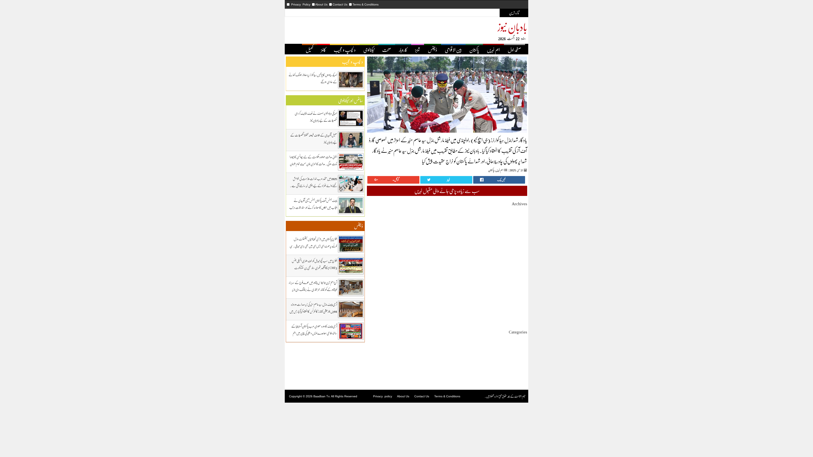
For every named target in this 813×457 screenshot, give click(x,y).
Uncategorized (518, 338)
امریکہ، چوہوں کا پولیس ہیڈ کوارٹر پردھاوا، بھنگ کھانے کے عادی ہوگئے (313, 78)
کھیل (309, 49)
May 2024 (521, 313)
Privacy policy (382, 396)
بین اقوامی (522, 346)
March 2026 (520, 229)
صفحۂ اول (514, 49)
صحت (386, 49)
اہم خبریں (493, 49)
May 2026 (521, 221)
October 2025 (519, 248)
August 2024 (520, 301)
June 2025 (521, 263)
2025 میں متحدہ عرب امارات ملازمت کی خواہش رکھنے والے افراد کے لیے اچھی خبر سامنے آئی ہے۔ (313, 182)
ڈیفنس (432, 49)
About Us (321, 4)
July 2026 (521, 214)
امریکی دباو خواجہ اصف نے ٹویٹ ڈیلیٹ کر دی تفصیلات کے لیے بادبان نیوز (316, 116)
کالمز (323, 49)
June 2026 (521, 218)
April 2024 (521, 317)
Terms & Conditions (366, 4)
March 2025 (520, 275)
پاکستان (474, 49)
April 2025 (521, 271)
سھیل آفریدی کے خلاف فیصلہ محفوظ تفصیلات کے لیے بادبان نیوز (313, 138)
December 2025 (518, 240)
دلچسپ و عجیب (345, 49)
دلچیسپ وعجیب (520, 357)
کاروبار (403, 49)
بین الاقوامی (453, 49)
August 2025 (520, 256)
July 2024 (521, 305)
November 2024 (518, 290)
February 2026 (518, 233)
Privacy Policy (300, 4)
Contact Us (340, 4)
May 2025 (521, 267)
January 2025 (519, 282)
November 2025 (518, 244)
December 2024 (518, 286)
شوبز (417, 49)
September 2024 (517, 298)
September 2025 (517, 252)
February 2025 (518, 278)
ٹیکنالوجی (369, 49)
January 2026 (519, 237)
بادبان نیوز (512, 27)
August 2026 (520, 210)
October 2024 (519, 294)
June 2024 (521, 309)
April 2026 (521, 225)
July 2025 (521, 259)
